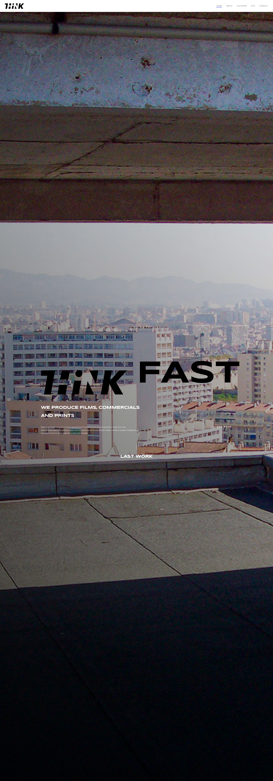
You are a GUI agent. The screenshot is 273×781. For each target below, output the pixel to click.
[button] (221, 427)
